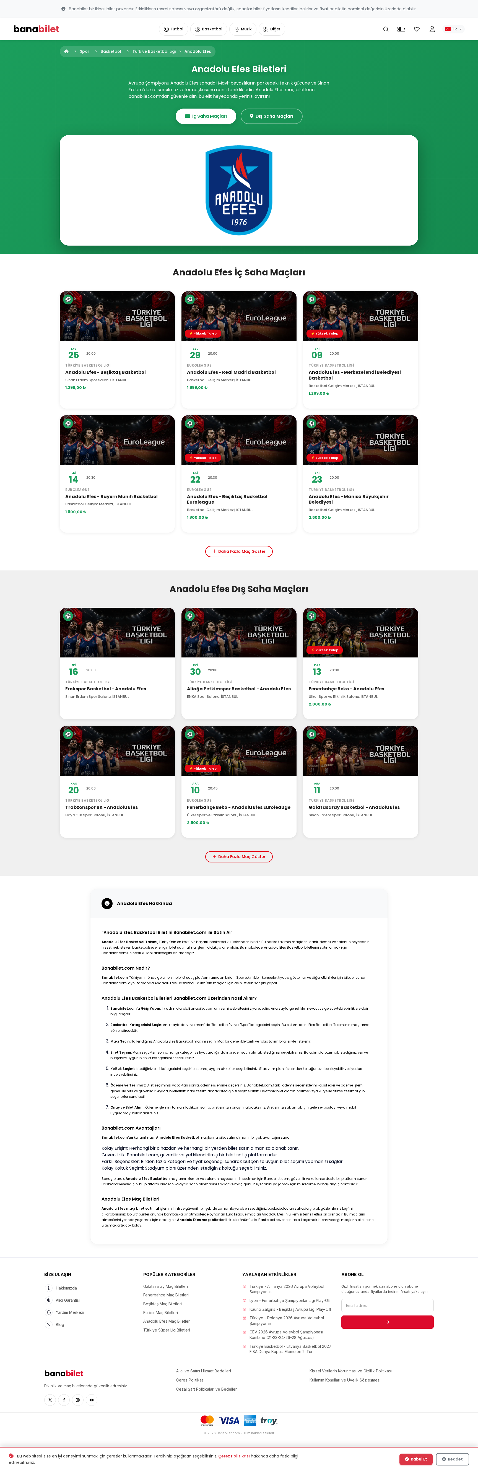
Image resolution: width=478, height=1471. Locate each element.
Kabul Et (418, 1459)
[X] (50, 1400)
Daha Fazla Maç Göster (242, 551)
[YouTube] (91, 1400)
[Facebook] (64, 1400)
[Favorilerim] (416, 29)
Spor (84, 51)
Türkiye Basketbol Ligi (154, 51)
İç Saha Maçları (209, 116)
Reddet (455, 1459)
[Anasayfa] (66, 51)
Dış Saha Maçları (274, 116)
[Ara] (385, 29)
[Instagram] (78, 1400)
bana (64, 1373)
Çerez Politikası (234, 1456)
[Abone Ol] (387, 1322)
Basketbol (111, 51)
